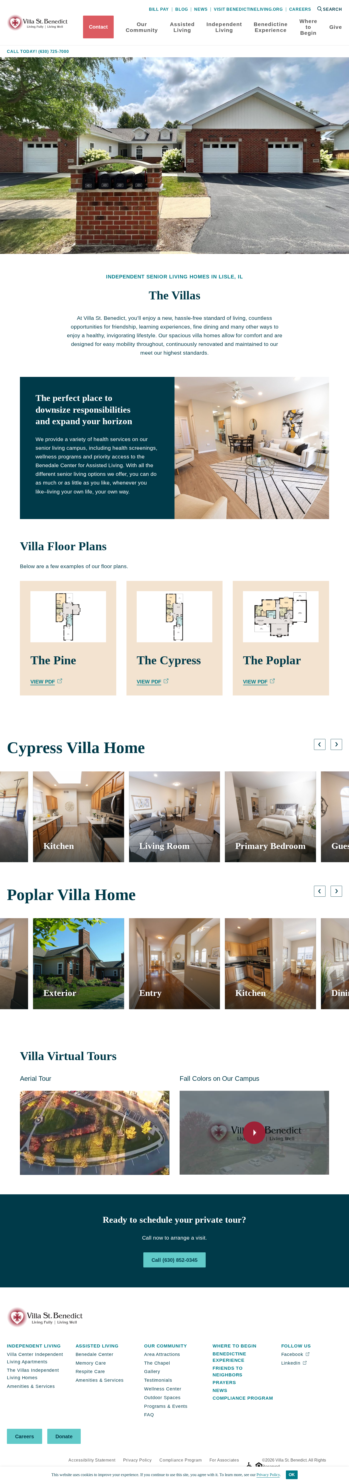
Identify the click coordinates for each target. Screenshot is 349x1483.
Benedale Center (95, 1354)
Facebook (293, 1354)
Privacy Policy (137, 1460)
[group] (78, 816)
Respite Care (90, 1371)
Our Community (142, 27)
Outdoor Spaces (162, 1397)
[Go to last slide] (319, 744)
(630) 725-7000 (53, 52)
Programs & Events (166, 1406)
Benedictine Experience (271, 27)
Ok (292, 1475)
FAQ (149, 1414)
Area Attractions (162, 1354)
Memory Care (91, 1363)
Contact (98, 27)
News (200, 9)
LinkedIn (291, 1363)
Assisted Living (182, 27)
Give (335, 27)
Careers (300, 9)
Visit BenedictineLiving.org (248, 9)
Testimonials (158, 1380)
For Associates (224, 1460)
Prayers (224, 1382)
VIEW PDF (42, 681)
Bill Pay (159, 9)
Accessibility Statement (91, 1460)
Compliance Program (243, 1398)
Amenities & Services (31, 1386)
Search (332, 9)
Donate (64, 1436)
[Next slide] (336, 744)
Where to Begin (308, 27)
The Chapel (157, 1363)
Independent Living (224, 27)
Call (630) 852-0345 (174, 1260)
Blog (181, 9)
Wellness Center (162, 1388)
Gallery (152, 1371)
